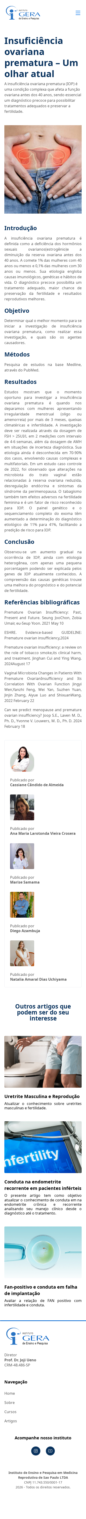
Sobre (9, 1402)
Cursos (10, 1411)
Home (9, 1393)
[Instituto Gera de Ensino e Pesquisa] (23, 13)
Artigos (10, 1420)
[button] (77, 12)
